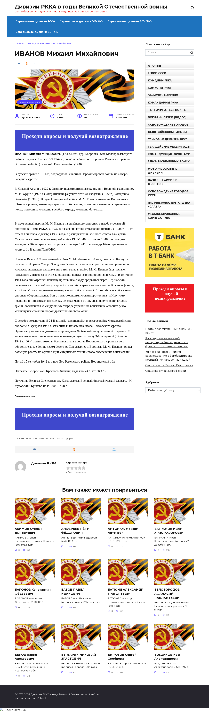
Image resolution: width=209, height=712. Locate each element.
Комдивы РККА (160, 80)
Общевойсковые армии (167, 132)
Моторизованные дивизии (162, 170)
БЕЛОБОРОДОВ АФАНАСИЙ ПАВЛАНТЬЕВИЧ (168, 593)
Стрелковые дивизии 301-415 (37, 32)
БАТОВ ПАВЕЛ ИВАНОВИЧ (73, 591)
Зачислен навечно (163, 95)
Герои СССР (157, 73)
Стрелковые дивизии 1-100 (35, 21)
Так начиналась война (167, 110)
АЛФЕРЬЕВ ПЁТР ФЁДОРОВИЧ (75, 531)
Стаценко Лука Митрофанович (166, 370)
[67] (74, 427)
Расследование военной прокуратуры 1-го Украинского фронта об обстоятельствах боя (166, 342)
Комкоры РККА (159, 87)
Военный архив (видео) (167, 117)
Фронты (154, 65)
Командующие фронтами (169, 154)
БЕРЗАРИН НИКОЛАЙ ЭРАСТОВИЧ (78, 656)
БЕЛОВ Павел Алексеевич (26, 656)
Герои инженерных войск (169, 161)
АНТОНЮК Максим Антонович (123, 531)
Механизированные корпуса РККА (164, 215)
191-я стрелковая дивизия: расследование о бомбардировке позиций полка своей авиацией (168, 355)
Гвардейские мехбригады (169, 146)
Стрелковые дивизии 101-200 (81, 21)
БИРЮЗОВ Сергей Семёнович (122, 656)
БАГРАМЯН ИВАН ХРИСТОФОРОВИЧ (169, 531)
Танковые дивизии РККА (168, 139)
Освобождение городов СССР (168, 193)
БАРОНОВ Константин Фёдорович (33, 591)
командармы (66, 438)
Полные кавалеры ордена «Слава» (169, 204)
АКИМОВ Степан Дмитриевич (28, 531)
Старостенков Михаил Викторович (169, 365)
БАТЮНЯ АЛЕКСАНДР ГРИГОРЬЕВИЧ (125, 591)
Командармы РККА (30, 102)
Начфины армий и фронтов (162, 182)
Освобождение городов (168, 124)
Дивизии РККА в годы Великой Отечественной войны (91, 6)
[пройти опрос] (74, 149)
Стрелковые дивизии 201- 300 (129, 21)
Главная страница (25, 43)
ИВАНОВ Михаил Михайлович (35, 438)
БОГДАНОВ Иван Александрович (167, 656)
